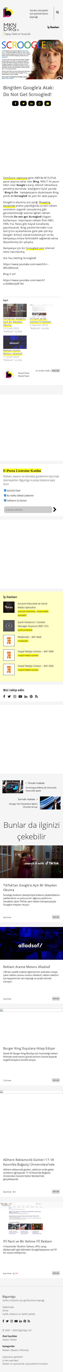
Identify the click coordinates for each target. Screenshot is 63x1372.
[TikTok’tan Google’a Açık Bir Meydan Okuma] (31, 861)
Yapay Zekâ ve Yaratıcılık (17, 33)
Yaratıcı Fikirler (9, 1339)
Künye (5, 1310)
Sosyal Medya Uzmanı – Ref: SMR (35, 651)
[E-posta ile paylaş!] (47, 103)
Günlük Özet (13, 490)
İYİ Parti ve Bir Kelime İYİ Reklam (40, 320)
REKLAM (55, 370)
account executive (26, 611)
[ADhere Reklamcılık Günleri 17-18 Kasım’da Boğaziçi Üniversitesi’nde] (31, 1121)
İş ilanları (10, 597)
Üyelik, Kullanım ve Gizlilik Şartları (18, 1313)
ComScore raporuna (15, 177)
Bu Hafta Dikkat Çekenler (20, 495)
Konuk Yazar (23, 373)
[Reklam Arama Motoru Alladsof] (15, 342)
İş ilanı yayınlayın (10, 1360)
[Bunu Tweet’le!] (23, 103)
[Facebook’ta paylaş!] (15, 103)
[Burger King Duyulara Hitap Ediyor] (31, 1024)
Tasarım (15, 1350)
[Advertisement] (31, 554)
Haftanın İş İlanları (17, 500)
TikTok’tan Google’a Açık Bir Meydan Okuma (14, 322)
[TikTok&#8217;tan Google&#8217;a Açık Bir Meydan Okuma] (15, 310)
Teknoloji (24, 1350)
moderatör (23, 640)
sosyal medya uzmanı (28, 655)
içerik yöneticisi (25, 630)
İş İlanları (53, 27)
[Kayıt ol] (55, 509)
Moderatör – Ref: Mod (29, 636)
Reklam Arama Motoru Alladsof (12, 352)
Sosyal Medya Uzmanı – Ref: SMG (36, 665)
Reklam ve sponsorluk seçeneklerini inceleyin (25, 1363)
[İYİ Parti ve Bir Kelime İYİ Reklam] (41, 310)
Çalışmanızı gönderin (12, 1356)
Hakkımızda (8, 1307)
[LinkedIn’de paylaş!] (31, 103)
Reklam (6, 1350)
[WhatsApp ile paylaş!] (39, 103)
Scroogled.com (35, 248)
